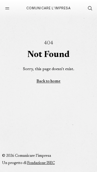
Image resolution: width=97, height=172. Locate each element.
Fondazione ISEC (41, 163)
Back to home (48, 81)
